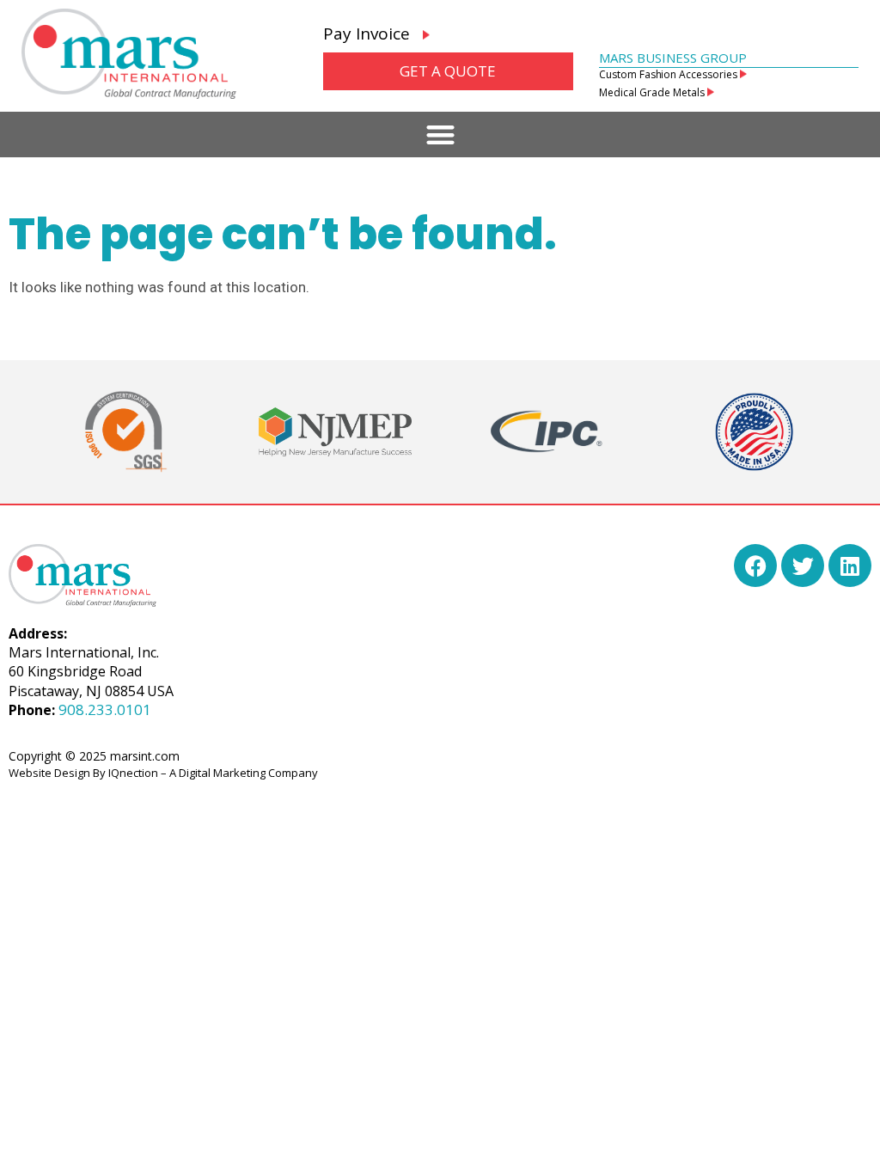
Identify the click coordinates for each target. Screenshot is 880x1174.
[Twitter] (802, 565)
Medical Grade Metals (653, 92)
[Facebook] (755, 565)
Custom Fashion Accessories (669, 74)
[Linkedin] (849, 565)
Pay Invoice (373, 33)
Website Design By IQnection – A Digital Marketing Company (163, 772)
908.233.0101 (104, 709)
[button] (440, 134)
